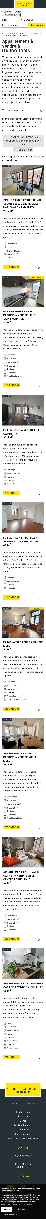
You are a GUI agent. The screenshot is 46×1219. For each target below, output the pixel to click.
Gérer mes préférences (9, 1214)
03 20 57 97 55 (23, 1156)
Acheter (7, 11)
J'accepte (6, 1209)
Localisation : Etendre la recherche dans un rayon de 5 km (24, 141)
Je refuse (21, 1209)
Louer (17, 11)
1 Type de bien (24, 149)
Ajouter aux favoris (38, 267)
